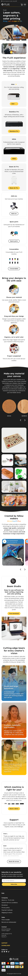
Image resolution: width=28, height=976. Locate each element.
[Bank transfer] (4, 970)
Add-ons (14, 213)
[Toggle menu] (24, 4)
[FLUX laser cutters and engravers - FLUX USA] (5, 4)
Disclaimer (5, 905)
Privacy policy (6, 907)
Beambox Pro (14, 131)
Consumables (14, 268)
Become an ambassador (9, 922)
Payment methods (7, 910)
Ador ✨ (13, 104)
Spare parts (14, 241)
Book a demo (14, 808)
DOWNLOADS (6, 945)
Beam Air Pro (14, 188)
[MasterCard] (8, 963)
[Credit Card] (3, 963)
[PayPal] (17, 967)
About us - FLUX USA (8, 900)
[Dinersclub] (8, 967)
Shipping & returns (7, 912)
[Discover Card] (21, 963)
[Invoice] (12, 967)
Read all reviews (14, 861)
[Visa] (12, 963)
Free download (14, 613)
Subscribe (14, 884)
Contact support (6, 930)
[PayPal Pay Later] (21, 967)
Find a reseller (6, 919)
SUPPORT (4, 943)
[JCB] (4, 967)
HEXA (14, 158)
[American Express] (17, 963)
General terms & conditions (10, 902)
